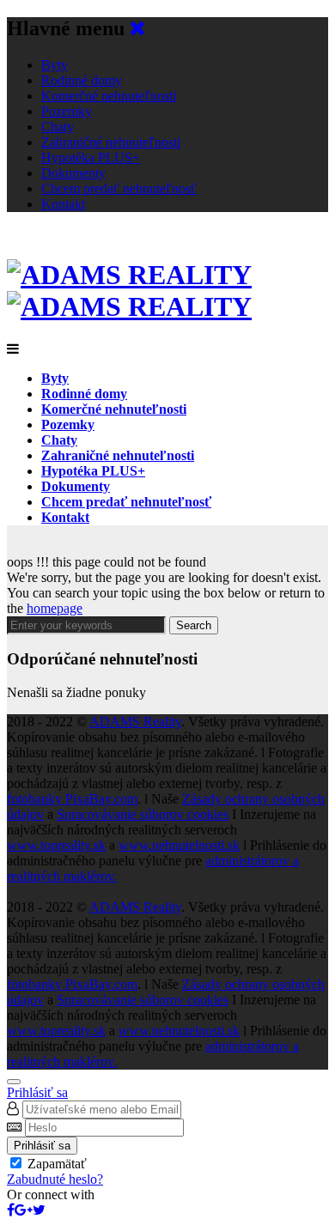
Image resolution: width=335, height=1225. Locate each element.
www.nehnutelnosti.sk (179, 845)
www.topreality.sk (56, 845)
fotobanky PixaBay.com (72, 798)
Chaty (57, 126)
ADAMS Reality (135, 721)
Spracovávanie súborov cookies (142, 814)
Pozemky (66, 111)
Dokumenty (73, 173)
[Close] (14, 1081)
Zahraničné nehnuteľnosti (110, 142)
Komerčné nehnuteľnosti (108, 95)
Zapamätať (57, 1163)
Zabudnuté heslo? (55, 1179)
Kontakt (63, 204)
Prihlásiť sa (37, 1092)
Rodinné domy (81, 80)
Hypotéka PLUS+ (90, 157)
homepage (54, 608)
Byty (54, 65)
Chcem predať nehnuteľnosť (119, 188)
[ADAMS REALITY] (129, 290)
